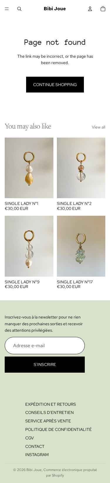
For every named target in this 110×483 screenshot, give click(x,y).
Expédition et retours (50, 404)
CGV (29, 437)
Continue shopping (55, 84)
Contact (35, 446)
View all (98, 127)
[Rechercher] (19, 8)
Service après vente (48, 421)
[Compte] (90, 8)
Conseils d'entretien (49, 412)
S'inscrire (45, 364)
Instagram (37, 454)
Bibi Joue (34, 469)
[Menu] (6, 9)
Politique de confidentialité (58, 429)
